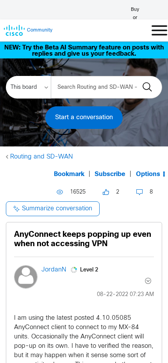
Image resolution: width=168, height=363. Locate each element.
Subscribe (110, 174)
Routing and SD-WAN (41, 157)
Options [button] (148, 174)
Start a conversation (84, 117)
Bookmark (69, 174)
